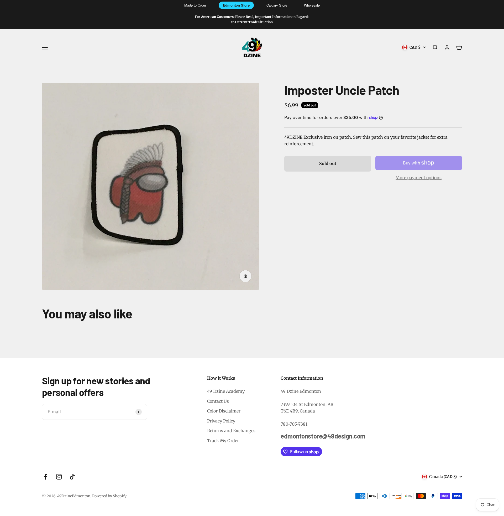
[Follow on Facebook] (45, 476)
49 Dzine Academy (226, 391)
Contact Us (218, 401)
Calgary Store (276, 5)
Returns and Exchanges (231, 430)
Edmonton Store (236, 5)
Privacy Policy (221, 421)
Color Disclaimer (223, 411)
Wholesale (312, 5)
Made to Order (195, 5)
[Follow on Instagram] (58, 476)
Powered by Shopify (109, 496)
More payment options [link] (419, 177)
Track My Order (223, 440)
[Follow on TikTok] (72, 476)
